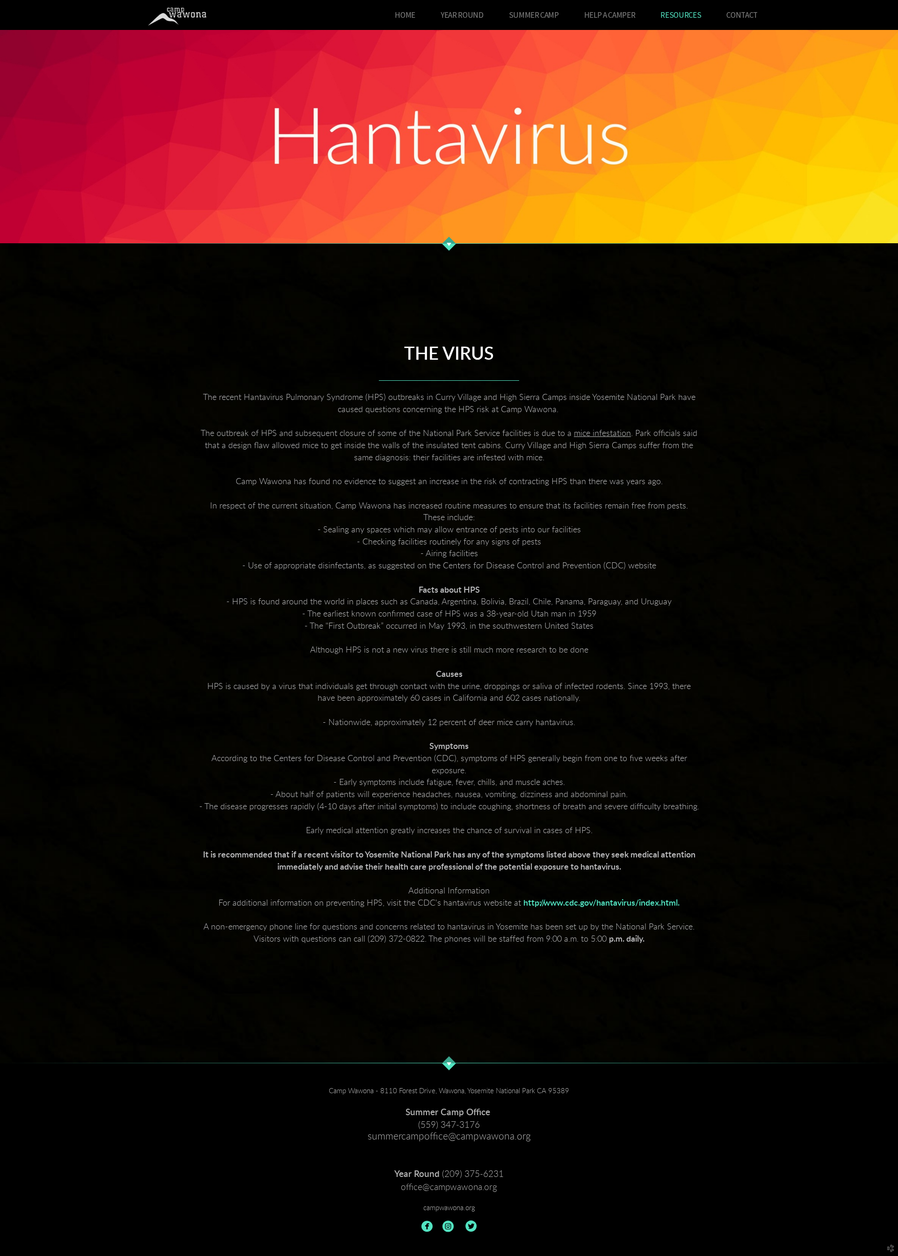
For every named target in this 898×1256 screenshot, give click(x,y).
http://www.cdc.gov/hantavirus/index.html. (601, 903)
